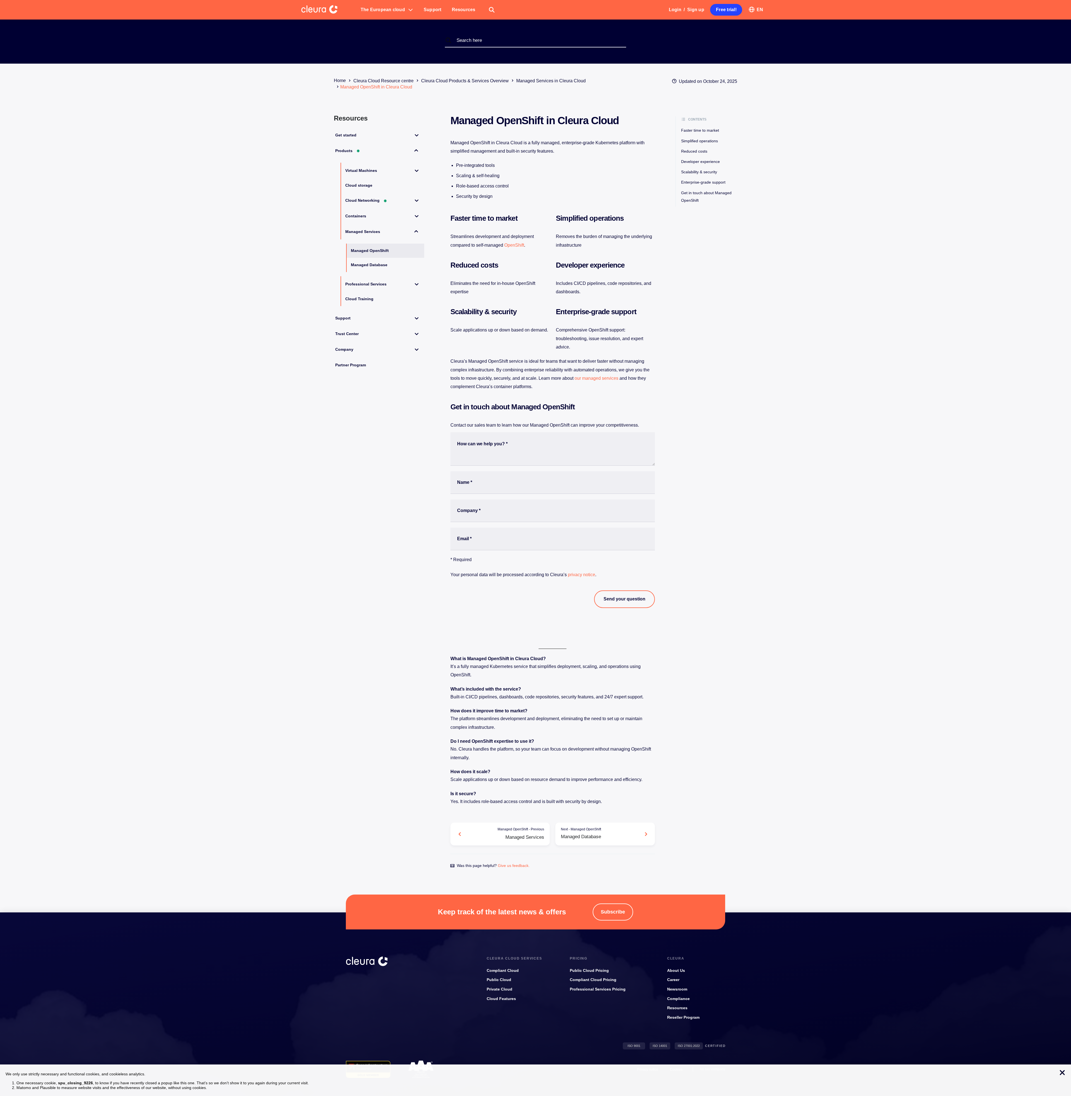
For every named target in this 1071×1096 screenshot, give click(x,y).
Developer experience (700, 161)
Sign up (695, 9)
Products (347, 150)
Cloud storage (358, 185)
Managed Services (362, 231)
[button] (387, 10)
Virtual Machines (361, 170)
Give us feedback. (514, 865)
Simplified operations (699, 141)
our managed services (596, 378)
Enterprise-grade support (703, 182)
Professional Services (366, 284)
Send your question (624, 599)
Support (343, 318)
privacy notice (581, 574)
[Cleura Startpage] (328, 10)
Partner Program (350, 365)
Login (675, 9)
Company (344, 349)
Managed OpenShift (370, 250)
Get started (345, 135)
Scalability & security (699, 172)
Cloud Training (359, 299)
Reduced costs (694, 151)
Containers (355, 216)
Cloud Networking (366, 200)
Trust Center (347, 333)
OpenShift (514, 245)
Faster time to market (700, 130)
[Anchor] (521, 218)
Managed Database (369, 265)
